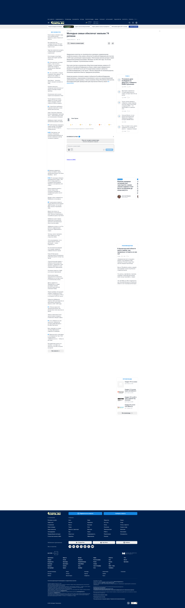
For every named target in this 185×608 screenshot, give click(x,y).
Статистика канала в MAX (54, 536)
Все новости (51, 19)
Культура (89, 524)
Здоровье (71, 536)
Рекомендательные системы (99, 596)
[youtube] (92, 546)
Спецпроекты (123, 534)
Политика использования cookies (100, 594)
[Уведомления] (133, 23)
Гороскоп (102, 19)
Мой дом (89, 529)
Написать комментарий (77, 43)
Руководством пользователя (99, 587)
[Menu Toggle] (48, 23)
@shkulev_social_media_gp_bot (108, 582)
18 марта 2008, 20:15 (71, 39)
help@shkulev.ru (57, 592)
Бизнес (70, 522)
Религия (106, 536)
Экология (122, 529)
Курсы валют (109, 19)
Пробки (136, 19)
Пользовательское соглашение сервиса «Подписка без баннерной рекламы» (109, 598)
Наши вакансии (52, 529)
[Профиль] (136, 23)
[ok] (77, 546)
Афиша (96, 19)
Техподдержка (51, 531)
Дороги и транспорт (74, 529)
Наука (88, 531)
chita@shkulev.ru (63, 590)
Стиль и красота (124, 524)
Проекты (131, 19)
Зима (88, 520)
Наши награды (51, 527)
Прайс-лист (51, 522)
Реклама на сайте (52, 520)
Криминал (90, 522)
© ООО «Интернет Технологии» (54, 603)
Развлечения (107, 534)
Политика (106, 527)
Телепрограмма (89, 19)
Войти (72, 150)
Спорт (121, 522)
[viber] (81, 546)
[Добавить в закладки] (109, 43)
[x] (88, 546)
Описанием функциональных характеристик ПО (103, 588)
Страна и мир (123, 527)
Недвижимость (60, 19)
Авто (70, 520)
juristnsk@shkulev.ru (81, 591)
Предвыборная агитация (54, 534)
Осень (105, 524)
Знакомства (75, 19)
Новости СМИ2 (71, 159)
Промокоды (68, 19)
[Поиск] (129, 23)
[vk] (73, 546)
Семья (122, 520)
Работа (105, 531)
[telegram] (70, 546)
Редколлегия (117, 19)
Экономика (123, 531)
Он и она (106, 522)
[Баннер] (68, 26)
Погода (82, 19)
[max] (85, 546)
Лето (88, 527)
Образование (90, 536)
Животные (71, 534)
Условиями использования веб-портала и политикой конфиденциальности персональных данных (113, 589)
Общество (106, 520)
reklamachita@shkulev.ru (118, 581)
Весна (70, 524)
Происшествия (108, 529)
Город (70, 527)
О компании (51, 524)
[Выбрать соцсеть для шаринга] (112, 43)
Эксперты (125, 19)
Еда (69, 531)
